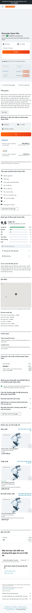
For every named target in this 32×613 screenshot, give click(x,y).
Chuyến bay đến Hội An (10, 571)
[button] (30, 2)
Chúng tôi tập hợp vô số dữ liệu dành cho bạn (14, 596)
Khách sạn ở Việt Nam (8, 608)
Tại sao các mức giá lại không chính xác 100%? (15, 599)
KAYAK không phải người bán (10, 593)
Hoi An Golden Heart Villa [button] (8, 482)
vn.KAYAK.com (7, 606)
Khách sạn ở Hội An (8, 573)
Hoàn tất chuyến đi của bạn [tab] (10, 560)
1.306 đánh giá (19, 36)
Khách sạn (14, 606)
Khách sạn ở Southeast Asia (20, 608)
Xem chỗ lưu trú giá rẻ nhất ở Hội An (24, 462)
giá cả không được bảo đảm (8, 589)
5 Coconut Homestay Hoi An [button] (8, 513)
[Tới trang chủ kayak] (10, 7)
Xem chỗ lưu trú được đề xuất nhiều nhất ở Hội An (24, 494)
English (16, 3)
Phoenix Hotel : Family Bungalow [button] (9, 448)
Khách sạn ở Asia (22, 606)
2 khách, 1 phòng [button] (8, 48)
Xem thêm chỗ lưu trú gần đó (24, 429)
